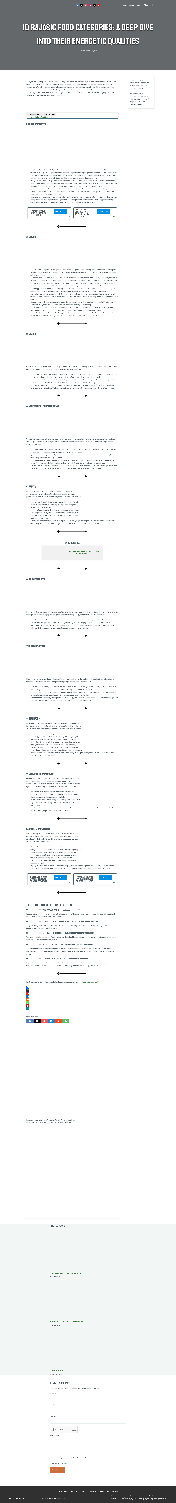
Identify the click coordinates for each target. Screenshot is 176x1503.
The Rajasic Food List (57, 1371)
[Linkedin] (27, 996)
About (146, 5)
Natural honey (42, 847)
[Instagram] (90, 5)
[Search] (153, 5)
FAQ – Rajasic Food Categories (42, 117)
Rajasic (94, 51)
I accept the (60, 1463)
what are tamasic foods (90, 982)
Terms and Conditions (79, 1491)
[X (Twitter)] (81, 5)
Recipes (132, 5)
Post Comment (57, 1470)
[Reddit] (27, 999)
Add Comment (55, 1435)
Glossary (93, 1491)
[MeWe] (27, 1008)
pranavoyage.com (53, 1498)
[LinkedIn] (51, 1021)
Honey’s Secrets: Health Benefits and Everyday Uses (66, 1322)
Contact (115, 1491)
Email (52, 1405)
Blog (138, 5)
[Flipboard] (27, 1005)
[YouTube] (98, 5)
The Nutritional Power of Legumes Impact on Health (66, 1273)
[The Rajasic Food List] (88, 1348)
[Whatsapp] (27, 1002)
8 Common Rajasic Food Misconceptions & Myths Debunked (83, 552)
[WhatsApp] (65, 1021)
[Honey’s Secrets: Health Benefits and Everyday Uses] (88, 1299)
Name (53, 1393)
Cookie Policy (104, 1491)
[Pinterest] (85, 5)
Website (53, 1416)
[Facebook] (77, 5)
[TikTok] (94, 5)
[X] (27, 990)
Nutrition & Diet (85, 51)
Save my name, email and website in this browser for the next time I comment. (76, 1458)
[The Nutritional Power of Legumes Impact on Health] (88, 1250)
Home (124, 5)
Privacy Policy (64, 1463)
